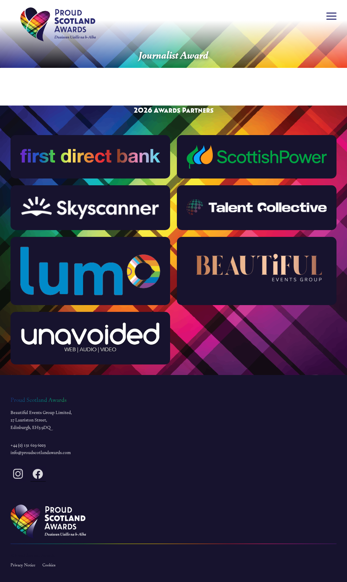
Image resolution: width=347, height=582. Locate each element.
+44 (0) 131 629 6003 (28, 445)
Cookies (49, 565)
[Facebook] (38, 475)
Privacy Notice (23, 565)
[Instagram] (18, 475)
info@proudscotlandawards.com (41, 452)
